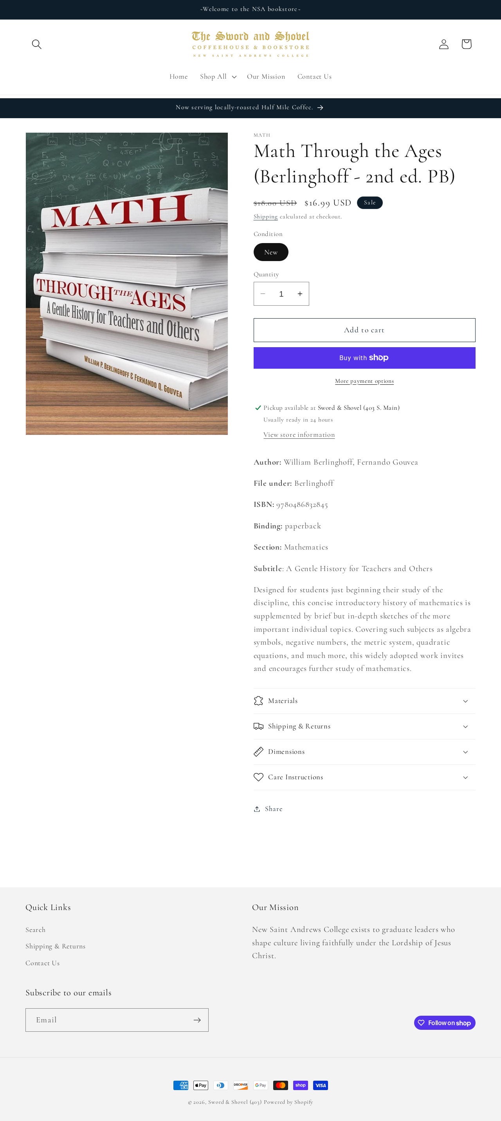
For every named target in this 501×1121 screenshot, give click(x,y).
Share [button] (273, 808)
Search (35, 929)
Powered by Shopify (288, 1102)
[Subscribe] (197, 1020)
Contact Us (42, 963)
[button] (36, 44)
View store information (299, 434)
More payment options (364, 380)
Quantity (266, 274)
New (271, 252)
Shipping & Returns (55, 946)
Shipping (266, 216)
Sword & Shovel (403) (235, 1102)
